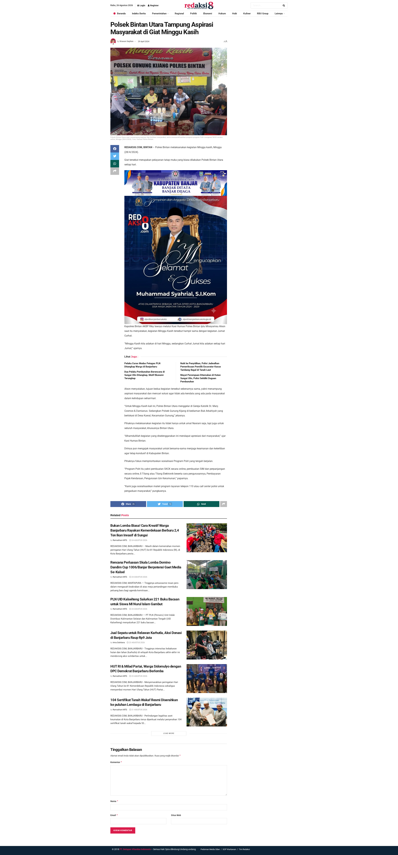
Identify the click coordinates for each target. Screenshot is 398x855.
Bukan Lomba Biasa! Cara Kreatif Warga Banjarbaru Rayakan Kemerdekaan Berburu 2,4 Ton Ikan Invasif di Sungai (144, 530)
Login (142, 5)
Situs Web (176, 815)
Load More (168, 733)
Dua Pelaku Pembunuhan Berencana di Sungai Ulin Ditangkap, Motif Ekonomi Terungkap (144, 375)
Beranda (121, 13)
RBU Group (262, 13)
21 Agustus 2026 (139, 710)
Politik (193, 13)
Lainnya (279, 13)
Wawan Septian (126, 41)
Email (114, 815)
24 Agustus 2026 (139, 540)
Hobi (234, 13)
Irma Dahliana (119, 642)
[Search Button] (284, 5)
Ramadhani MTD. (120, 540)
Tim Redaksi (244, 849)
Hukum (222, 13)
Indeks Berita (139, 13)
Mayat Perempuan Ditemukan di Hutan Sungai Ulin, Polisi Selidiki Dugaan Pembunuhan (200, 378)
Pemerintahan (159, 13)
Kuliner (247, 13)
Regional (179, 13)
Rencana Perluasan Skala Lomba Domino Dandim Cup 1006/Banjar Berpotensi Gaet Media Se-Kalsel (145, 567)
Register (154, 5)
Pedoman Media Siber (210, 849)
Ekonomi (207, 13)
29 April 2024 (143, 41)
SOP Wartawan (229, 849)
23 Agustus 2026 (137, 642)
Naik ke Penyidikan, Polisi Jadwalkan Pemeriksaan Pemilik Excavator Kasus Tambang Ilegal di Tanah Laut (200, 366)
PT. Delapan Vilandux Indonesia (135, 849)
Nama (114, 801)
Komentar (116, 762)
